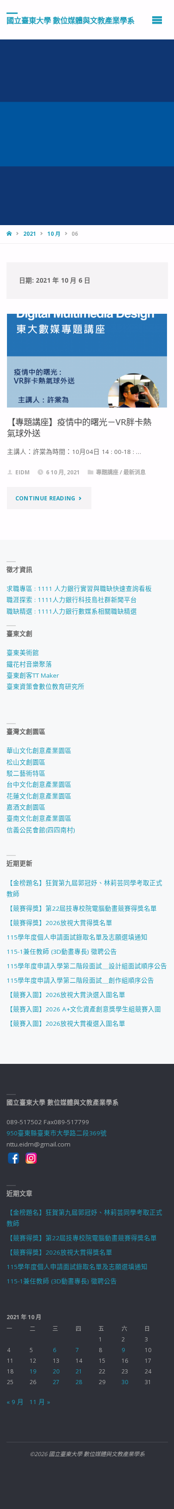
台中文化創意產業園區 (38, 784)
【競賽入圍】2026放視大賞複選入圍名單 (65, 1023)
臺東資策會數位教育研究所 (45, 686)
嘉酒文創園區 (25, 807)
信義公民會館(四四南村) (40, 830)
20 (56, 1371)
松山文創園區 (25, 762)
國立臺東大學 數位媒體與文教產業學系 (70, 20)
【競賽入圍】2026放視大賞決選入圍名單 (65, 995)
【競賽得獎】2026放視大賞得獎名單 (59, 923)
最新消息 (134, 472)
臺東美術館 (22, 652)
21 (79, 1371)
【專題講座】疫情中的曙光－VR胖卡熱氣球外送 (79, 427)
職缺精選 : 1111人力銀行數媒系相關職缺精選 (71, 611)
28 (79, 1382)
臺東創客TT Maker (32, 675)
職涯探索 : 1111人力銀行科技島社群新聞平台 (71, 600)
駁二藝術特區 (25, 773)
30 (125, 1382)
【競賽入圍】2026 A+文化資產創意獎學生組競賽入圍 (83, 1009)
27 (56, 1382)
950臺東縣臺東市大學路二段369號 (56, 1133)
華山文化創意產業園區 (38, 750)
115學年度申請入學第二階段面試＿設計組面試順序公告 (86, 966)
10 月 (53, 233)
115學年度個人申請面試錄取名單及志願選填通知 (77, 937)
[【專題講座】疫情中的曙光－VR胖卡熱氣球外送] (87, 361)
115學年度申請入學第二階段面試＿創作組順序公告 (80, 980)
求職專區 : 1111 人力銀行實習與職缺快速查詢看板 (79, 588)
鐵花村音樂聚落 (29, 664)
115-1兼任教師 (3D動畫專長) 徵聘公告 (61, 951)
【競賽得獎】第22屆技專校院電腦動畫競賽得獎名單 (81, 908)
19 (33, 1371)
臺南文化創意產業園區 (38, 818)
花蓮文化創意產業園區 (38, 796)
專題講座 (107, 472)
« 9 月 (15, 1402)
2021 (29, 233)
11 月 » (39, 1402)
